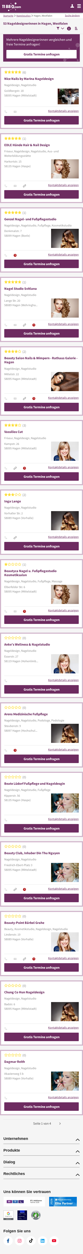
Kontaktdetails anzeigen (63, 111)
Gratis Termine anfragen (42, 54)
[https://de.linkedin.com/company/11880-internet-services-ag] (42, 1241)
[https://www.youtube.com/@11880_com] (54, 1241)
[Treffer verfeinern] (60, 28)
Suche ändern (72, 15)
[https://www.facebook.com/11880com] (8, 1241)
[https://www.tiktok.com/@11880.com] (31, 1241)
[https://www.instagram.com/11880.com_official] (19, 1241)
